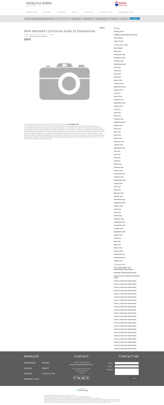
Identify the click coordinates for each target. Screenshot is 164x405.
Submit (134, 378)
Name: (110, 363)
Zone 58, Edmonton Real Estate (125, 348)
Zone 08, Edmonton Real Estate (125, 297)
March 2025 (118, 80)
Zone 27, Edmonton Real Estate (125, 326)
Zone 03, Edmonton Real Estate (125, 287)
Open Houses (118, 41)
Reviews (89, 12)
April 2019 (117, 212)
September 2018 (119, 232)
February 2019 (119, 219)
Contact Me (48, 373)
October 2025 (119, 61)
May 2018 (117, 241)
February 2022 (119, 141)
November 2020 (119, 174)
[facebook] (75, 378)
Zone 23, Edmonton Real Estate (125, 323)
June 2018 (117, 238)
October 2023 (119, 100)
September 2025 (120, 64)
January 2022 (118, 145)
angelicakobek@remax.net (81, 365)
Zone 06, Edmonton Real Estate (125, 290)
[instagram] (88, 378)
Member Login (31, 379)
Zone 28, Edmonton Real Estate (125, 329)
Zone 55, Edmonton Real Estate (38, 36)
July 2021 (117, 151)
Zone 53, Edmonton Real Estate (125, 339)
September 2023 (120, 103)
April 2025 (117, 77)
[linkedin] (79, 378)
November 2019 (119, 199)
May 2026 (117, 51)
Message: (109, 370)
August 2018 (118, 235)
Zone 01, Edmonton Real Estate (125, 281)
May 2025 (117, 74)
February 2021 (119, 167)
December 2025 (119, 54)
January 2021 (118, 170)
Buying (46, 363)
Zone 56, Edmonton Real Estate (125, 345)
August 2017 (118, 261)
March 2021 (118, 164)
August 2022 (118, 125)
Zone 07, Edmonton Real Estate (125, 294)
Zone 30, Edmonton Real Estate (125, 336)
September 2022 (120, 122)
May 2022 (117, 132)
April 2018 (117, 245)
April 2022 (117, 135)
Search (134, 18)
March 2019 (118, 216)
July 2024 (117, 93)
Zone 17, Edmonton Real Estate (125, 313)
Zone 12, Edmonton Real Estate (125, 300)
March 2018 (118, 248)
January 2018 (118, 251)
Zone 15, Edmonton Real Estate (125, 307)
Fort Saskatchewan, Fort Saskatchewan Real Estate (123, 268)
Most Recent (118, 48)
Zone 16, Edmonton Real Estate (125, 310)
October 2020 (119, 177)
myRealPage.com (82, 390)
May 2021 (117, 158)
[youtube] (83, 378)
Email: (110, 366)
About (75, 12)
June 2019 (117, 209)
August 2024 (118, 90)
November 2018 (119, 225)
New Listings (118, 38)
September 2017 (119, 257)
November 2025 (119, 58)
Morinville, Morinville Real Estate (125, 273)
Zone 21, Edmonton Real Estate (125, 319)
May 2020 (117, 190)
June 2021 (117, 154)
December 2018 (119, 222)
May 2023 (117, 116)
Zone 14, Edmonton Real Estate (125, 303)
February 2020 (119, 193)
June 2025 (117, 71)
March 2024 (118, 96)
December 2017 (119, 254)
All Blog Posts (119, 31)
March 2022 (118, 138)
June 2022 (117, 129)
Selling (28, 368)
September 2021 (119, 148)
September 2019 (119, 203)
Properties (29, 363)
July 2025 (117, 67)
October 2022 (119, 119)
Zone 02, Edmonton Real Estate (125, 284)
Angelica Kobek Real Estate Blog (125, 35)
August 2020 (118, 183)
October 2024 (119, 83)
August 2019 (118, 206)
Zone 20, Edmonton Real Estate (125, 316)
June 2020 (117, 187)
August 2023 (118, 106)
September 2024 (120, 87)
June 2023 (117, 112)
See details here (73, 124)
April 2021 (117, 161)
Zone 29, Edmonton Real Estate (125, 332)
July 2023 (117, 109)
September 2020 (120, 180)
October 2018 (118, 228)
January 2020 (118, 196)
